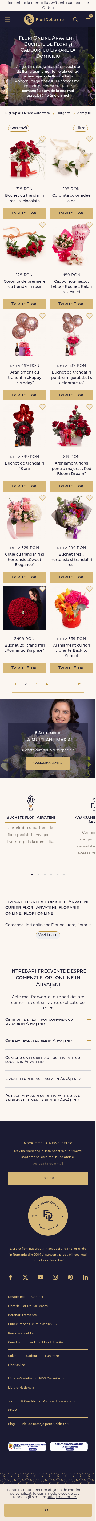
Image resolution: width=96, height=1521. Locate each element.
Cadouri (32, 1356)
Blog (12, 1424)
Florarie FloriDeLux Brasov (28, 1306)
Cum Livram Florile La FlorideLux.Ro (35, 1342)
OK (48, 1510)
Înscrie (48, 1178)
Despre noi (16, 1297)
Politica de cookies (57, 1401)
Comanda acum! (48, 763)
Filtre (80, 128)
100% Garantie (50, 1378)
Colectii (14, 1356)
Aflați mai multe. (62, 1497)
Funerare (52, 1356)
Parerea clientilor (21, 1333)
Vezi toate (48, 935)
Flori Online (16, 1365)
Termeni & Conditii (22, 1401)
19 (79, 684)
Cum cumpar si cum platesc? (30, 1324)
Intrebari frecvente (23, 1315)
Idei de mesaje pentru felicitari (45, 1424)
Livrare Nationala (21, 1387)
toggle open (8, 19)
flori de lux (44, 19)
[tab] (32, 874)
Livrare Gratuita (20, 1378)
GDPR (12, 1410)
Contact (37, 1297)
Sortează (18, 128)
